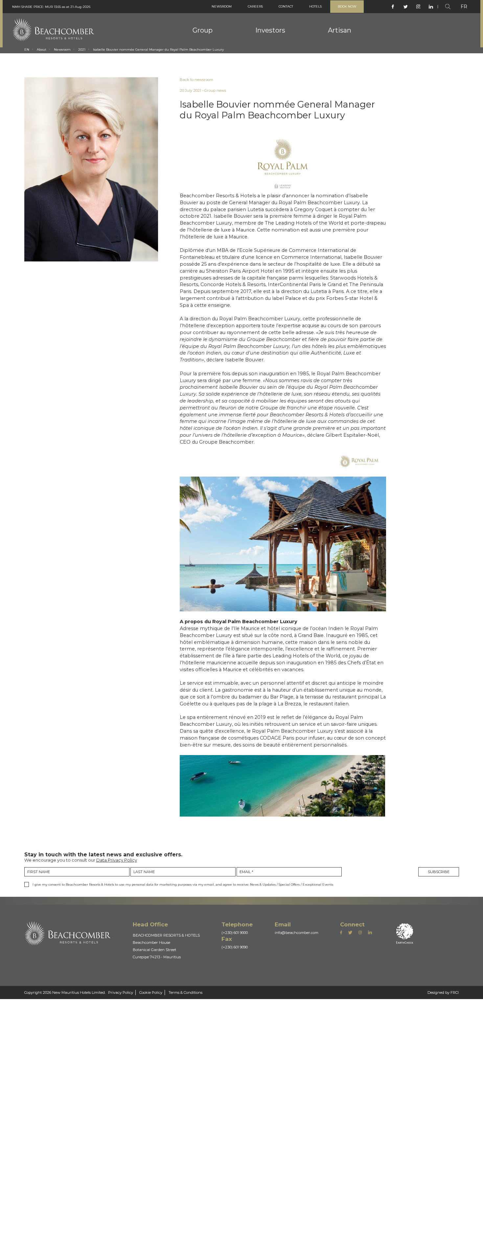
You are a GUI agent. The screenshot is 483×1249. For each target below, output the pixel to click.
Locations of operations (358, 38)
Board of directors (196, 28)
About (45, 62)
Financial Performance (269, 49)
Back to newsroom (235, 94)
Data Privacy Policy (140, 1054)
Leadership (188, 37)
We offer (333, 49)
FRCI (453, 1231)
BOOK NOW (344, 8)
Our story (186, 57)
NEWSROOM (198, 8)
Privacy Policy (150, 1231)
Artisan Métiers (348, 30)
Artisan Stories (347, 21)
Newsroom (71, 62)
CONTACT (273, 8)
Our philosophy (193, 18)
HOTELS (307, 8)
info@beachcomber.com (327, 1156)
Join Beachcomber (344, 59)
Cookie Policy (188, 1231)
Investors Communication (273, 39)
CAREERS (237, 8)
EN (27, 62)
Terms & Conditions (234, 1231)
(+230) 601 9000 (256, 1156)
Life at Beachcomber (347, 68)
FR (463, 8)
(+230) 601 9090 (255, 1174)
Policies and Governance (271, 30)
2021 (95, 62)
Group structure (194, 47)
